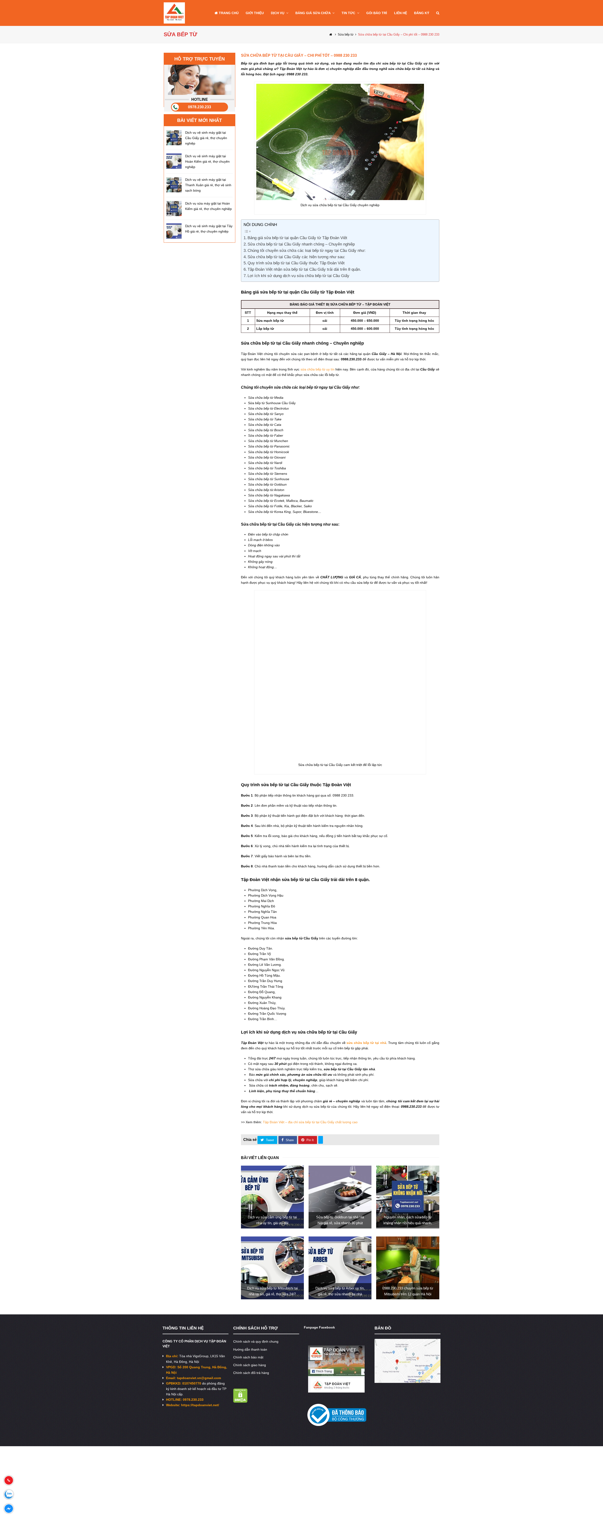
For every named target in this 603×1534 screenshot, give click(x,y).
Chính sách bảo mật (248, 1306)
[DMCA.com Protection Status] (240, 1350)
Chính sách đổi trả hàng (251, 1321)
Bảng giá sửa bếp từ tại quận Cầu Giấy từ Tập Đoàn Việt (297, 238)
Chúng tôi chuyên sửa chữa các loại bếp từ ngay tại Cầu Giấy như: (307, 250)
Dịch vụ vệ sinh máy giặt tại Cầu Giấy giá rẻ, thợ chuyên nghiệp (206, 138)
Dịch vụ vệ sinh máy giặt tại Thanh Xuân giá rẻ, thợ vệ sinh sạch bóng (208, 185)
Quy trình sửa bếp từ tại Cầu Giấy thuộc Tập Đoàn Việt (296, 263)
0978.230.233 (199, 107)
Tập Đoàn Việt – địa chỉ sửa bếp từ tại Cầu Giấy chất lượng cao (310, 1071)
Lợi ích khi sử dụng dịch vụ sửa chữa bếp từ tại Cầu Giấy (298, 276)
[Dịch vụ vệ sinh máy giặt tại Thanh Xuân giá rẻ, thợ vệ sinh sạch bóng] (174, 184)
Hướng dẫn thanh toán (250, 1298)
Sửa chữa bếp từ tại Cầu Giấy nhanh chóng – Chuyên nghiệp (301, 244)
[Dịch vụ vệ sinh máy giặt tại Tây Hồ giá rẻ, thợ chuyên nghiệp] (174, 231)
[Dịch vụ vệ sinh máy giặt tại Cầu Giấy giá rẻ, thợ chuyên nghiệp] (174, 137)
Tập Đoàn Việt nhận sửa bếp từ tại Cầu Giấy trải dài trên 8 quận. (304, 269)
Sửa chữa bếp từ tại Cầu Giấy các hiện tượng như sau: (296, 257)
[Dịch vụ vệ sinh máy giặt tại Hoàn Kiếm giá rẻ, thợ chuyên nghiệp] (174, 161)
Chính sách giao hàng (249, 1314)
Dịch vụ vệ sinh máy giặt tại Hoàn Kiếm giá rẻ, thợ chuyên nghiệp (207, 161)
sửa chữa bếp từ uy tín (318, 369)
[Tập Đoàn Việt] (174, 13)
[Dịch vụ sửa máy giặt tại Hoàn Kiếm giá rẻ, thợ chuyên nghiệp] (174, 208)
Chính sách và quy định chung (255, 1290)
